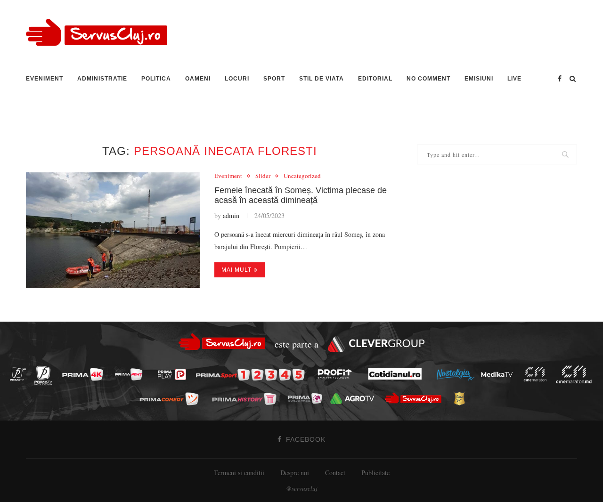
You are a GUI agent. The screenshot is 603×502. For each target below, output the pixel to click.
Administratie (102, 78)
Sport (274, 78)
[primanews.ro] (131, 374)
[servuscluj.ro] (415, 398)
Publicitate (375, 472)
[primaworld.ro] (307, 398)
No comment (428, 78)
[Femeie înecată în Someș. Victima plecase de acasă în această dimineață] (113, 230)
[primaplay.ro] (174, 375)
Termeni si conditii (239, 472)
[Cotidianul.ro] (397, 374)
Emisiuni (478, 78)
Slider (262, 176)
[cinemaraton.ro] (537, 374)
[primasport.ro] (252, 375)
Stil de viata (321, 78)
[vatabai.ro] (462, 398)
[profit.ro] (337, 374)
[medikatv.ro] (499, 374)
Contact (335, 472)
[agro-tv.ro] (355, 398)
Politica (156, 78)
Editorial (375, 78)
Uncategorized (302, 176)
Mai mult (236, 270)
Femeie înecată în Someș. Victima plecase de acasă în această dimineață (300, 195)
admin (231, 215)
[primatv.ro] (21, 374)
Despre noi (294, 472)
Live (514, 78)
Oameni (198, 78)
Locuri (237, 78)
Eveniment (44, 78)
